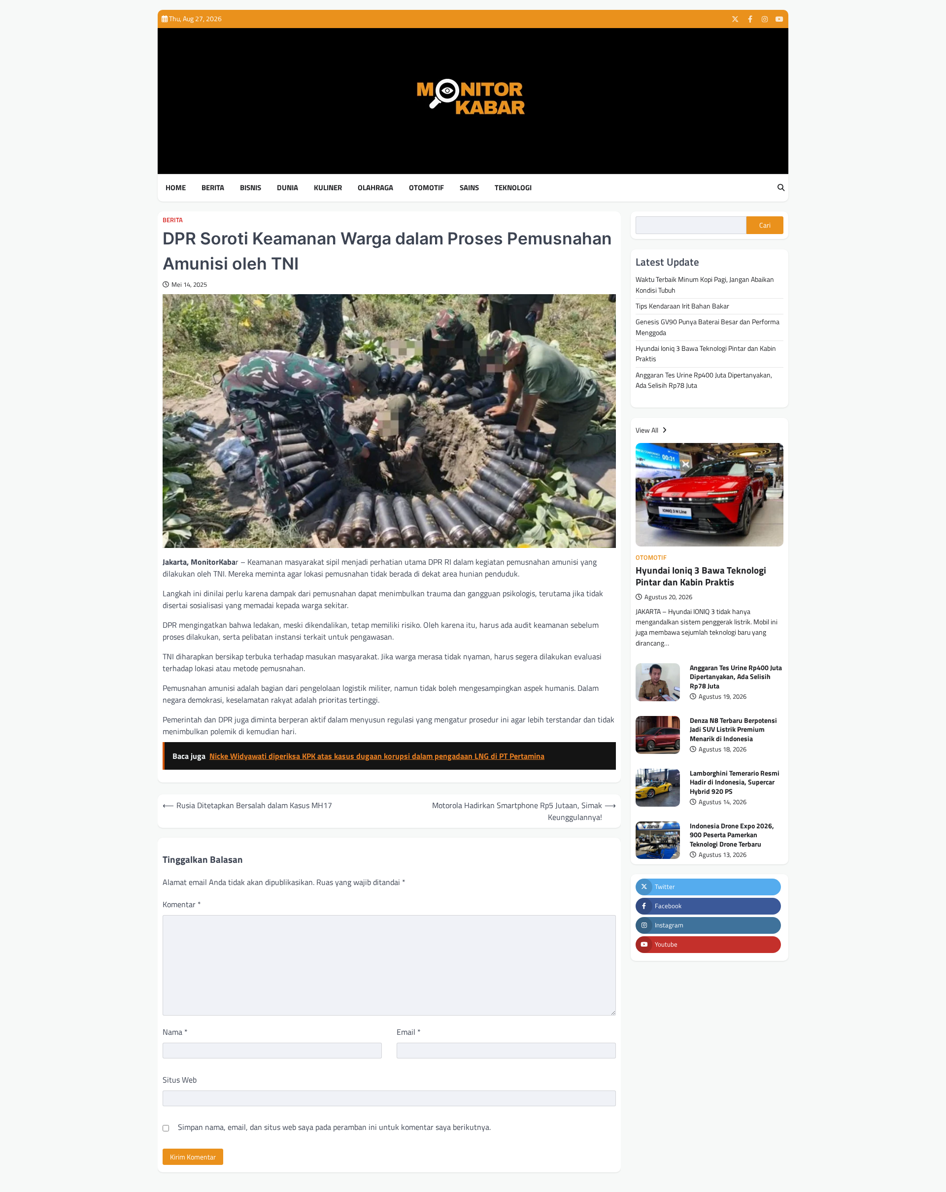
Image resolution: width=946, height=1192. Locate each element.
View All (648, 430)
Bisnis (250, 187)
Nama (175, 1032)
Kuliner (328, 187)
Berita (213, 187)
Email (409, 1032)
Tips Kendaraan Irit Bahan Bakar (682, 306)
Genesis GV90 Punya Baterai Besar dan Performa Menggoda (707, 327)
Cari (765, 225)
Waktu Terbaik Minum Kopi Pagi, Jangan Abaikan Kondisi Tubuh (705, 284)
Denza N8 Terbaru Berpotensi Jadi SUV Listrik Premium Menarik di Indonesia (733, 729)
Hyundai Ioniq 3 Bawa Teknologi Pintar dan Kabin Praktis (706, 353)
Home (176, 187)
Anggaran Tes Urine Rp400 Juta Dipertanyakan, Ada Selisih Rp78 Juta (704, 379)
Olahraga (375, 187)
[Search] (781, 188)
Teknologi (513, 187)
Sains (469, 187)
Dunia (287, 187)
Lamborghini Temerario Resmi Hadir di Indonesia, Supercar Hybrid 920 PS (734, 782)
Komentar (182, 904)
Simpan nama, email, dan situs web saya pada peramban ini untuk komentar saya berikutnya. (334, 1127)
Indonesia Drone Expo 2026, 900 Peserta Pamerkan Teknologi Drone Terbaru (732, 835)
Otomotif (426, 187)
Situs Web (180, 1080)
